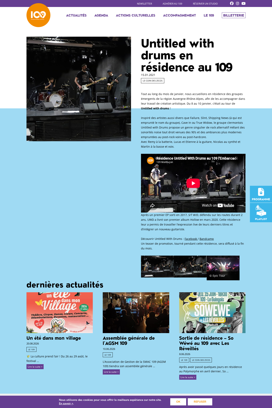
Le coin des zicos (152, 80)
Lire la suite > (35, 366)
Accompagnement (179, 15)
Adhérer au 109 (172, 3)
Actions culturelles (135, 15)
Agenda (101, 15)
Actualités (76, 15)
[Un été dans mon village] (59, 332)
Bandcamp (207, 239)
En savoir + (66, 403)
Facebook (191, 239)
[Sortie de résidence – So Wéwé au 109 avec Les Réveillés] (212, 332)
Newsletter (144, 3)
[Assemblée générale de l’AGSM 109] (136, 332)
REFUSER (200, 402)
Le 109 (209, 15)
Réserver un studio (205, 3)
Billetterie (233, 15)
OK (178, 402)
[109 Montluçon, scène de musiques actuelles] (38, 15)
